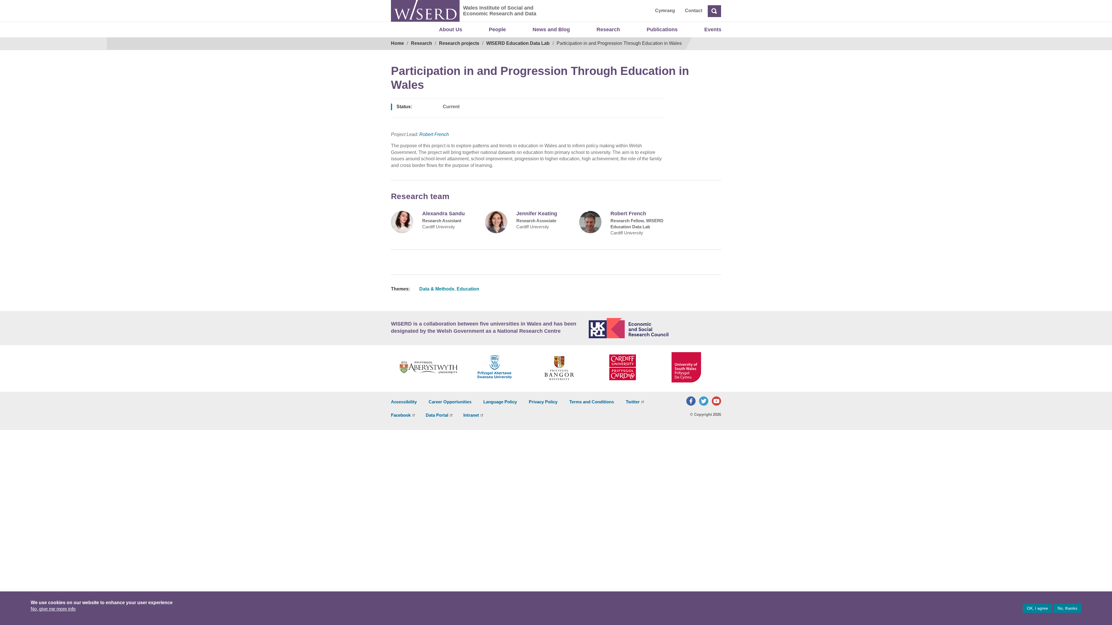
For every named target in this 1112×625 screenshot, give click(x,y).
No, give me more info (53, 608)
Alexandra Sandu (443, 213)
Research (608, 29)
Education (468, 288)
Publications (662, 29)
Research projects (459, 43)
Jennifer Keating (536, 213)
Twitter (633, 401)
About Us (450, 29)
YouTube (716, 401)
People (497, 29)
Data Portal (437, 415)
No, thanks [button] (1067, 608)
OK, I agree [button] (1037, 608)
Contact (693, 10)
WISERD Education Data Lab (518, 43)
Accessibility (404, 401)
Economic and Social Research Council (655, 328)
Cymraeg (665, 10)
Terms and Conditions (591, 401)
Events (712, 29)
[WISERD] (425, 11)
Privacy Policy (543, 401)
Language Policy (500, 401)
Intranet (471, 415)
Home (397, 43)
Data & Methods (436, 288)
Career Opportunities (450, 401)
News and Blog (551, 29)
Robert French (434, 134)
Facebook (401, 415)
